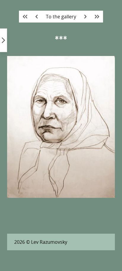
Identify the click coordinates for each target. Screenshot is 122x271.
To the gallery (61, 16)
